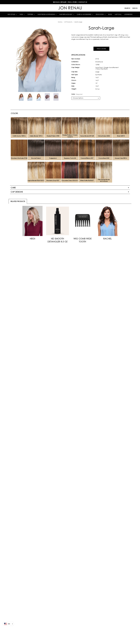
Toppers (30, 14)
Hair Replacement (66, 14)
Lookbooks (128, 14)
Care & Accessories (84, 14)
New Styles (11, 14)
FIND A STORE (101, 49)
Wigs (21, 14)
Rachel (107, 238)
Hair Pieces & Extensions (46, 14)
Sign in (134, 8)
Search (127, 8)
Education (100, 14)
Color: (76, 94)
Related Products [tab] (18, 201)
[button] (8, 624)
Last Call (118, 14)
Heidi (32, 238)
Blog (110, 14)
